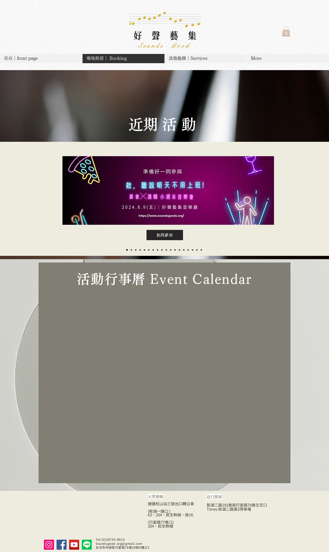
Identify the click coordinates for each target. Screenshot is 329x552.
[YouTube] (74, 545)
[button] (286, 31)
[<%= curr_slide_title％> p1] (188, 250)
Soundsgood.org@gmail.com (119, 543)
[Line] (87, 545)
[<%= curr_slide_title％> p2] (197, 250)
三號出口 (174, 503)
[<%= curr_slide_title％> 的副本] (127, 250)
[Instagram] (49, 545)
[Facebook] (62, 545)
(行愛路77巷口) (161, 522)
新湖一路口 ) (159, 511)
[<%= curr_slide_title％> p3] (201, 250)
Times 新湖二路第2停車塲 (229, 509)
